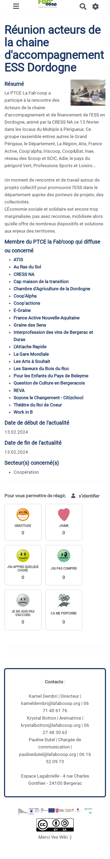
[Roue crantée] (95, 6)
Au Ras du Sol (27, 266)
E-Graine (22, 310)
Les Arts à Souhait (32, 361)
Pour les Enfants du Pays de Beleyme (51, 375)
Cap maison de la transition (41, 281)
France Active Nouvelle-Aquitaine (47, 317)
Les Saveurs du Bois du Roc (41, 368)
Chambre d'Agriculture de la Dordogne (52, 288)
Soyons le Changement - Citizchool (48, 397)
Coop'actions (27, 303)
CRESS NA (24, 274)
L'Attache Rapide (30, 346)
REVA (19, 390)
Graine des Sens (30, 325)
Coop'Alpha (25, 296)
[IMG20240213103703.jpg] (85, 95)
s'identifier (89, 496)
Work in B (23, 412)
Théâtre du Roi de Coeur (38, 404)
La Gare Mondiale (31, 354)
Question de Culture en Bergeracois (49, 383)
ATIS (18, 259)
